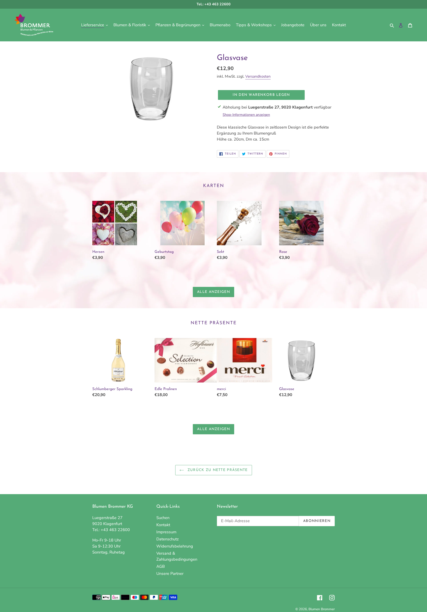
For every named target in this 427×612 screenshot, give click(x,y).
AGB (160, 566)
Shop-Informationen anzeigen (246, 114)
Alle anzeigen (213, 292)
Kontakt (163, 524)
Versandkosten (258, 76)
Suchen (162, 517)
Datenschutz (167, 539)
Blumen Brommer (321, 609)
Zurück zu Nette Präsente (217, 470)
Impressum (166, 532)
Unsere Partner (169, 573)
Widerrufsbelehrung (174, 546)
